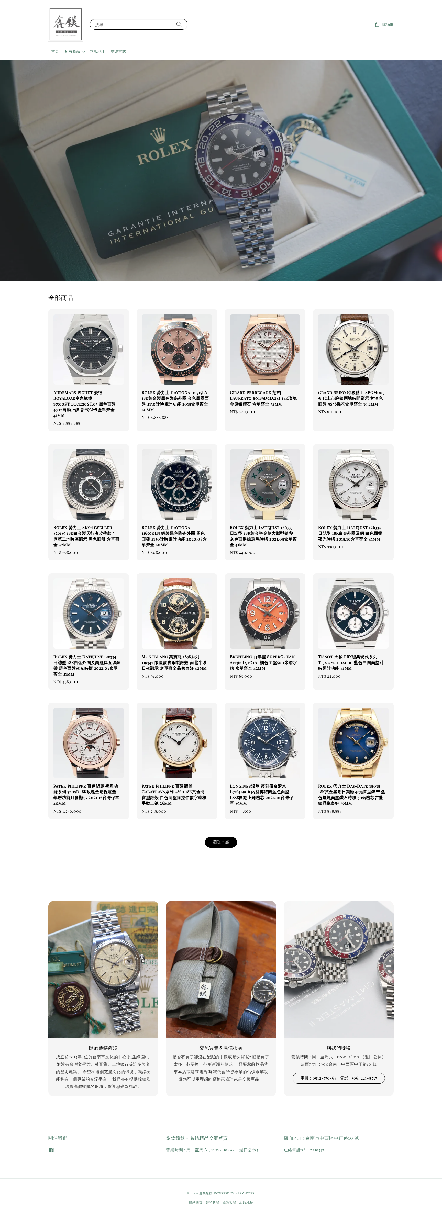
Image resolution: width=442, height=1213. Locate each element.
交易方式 (118, 51)
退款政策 (230, 1202)
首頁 (55, 51)
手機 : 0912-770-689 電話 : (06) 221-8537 (339, 1078)
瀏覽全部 (221, 842)
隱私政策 (213, 1202)
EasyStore (245, 1193)
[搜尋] (179, 24)
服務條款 (196, 1202)
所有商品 (72, 51)
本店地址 (97, 51)
